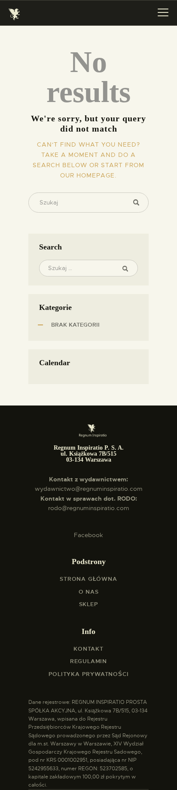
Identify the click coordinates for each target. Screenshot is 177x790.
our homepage (87, 175)
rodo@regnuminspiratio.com (88, 508)
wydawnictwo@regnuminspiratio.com (89, 489)
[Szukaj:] (88, 268)
